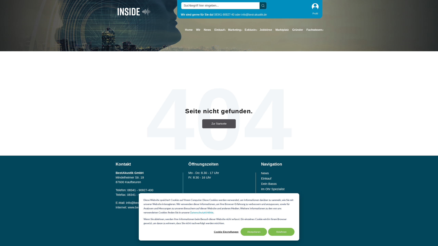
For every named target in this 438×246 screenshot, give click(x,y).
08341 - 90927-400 (140, 190)
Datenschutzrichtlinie (201, 212)
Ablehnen (281, 231)
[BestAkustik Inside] (134, 11)
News (265, 173)
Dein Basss (269, 184)
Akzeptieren (253, 231)
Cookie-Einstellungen (226, 231)
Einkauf (266, 178)
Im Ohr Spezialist (273, 189)
